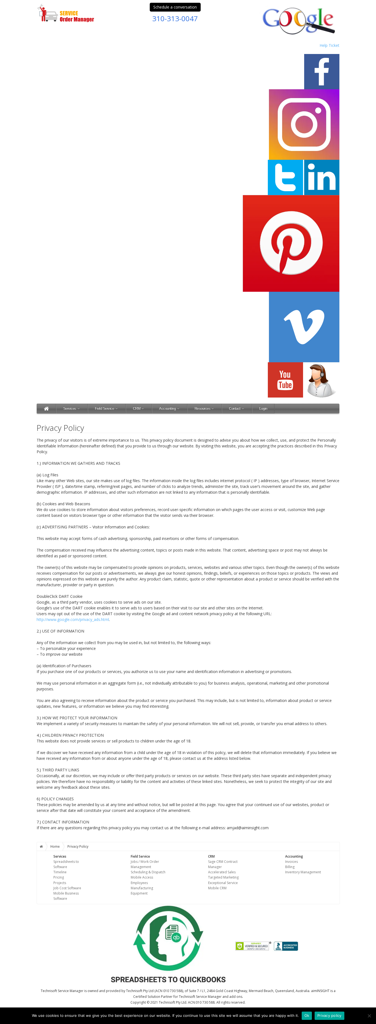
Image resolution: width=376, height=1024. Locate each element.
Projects (59, 882)
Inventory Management (303, 872)
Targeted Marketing (223, 877)
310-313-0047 (175, 18)
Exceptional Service (223, 882)
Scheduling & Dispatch (148, 872)
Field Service (104, 408)
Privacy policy (329, 1015)
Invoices (291, 861)
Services (69, 408)
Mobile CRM (217, 888)
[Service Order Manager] (46, 408)
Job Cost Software (67, 888)
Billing (290, 866)
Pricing (58, 877)
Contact (235, 408)
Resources (203, 408)
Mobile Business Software (66, 896)
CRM (137, 408)
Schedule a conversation (175, 7)
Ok (306, 1015)
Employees (139, 882)
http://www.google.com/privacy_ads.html (73, 619)
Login (263, 408)
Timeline (60, 872)
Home (55, 846)
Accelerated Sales (222, 872)
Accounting (167, 408)
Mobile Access (142, 877)
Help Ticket (329, 45)
